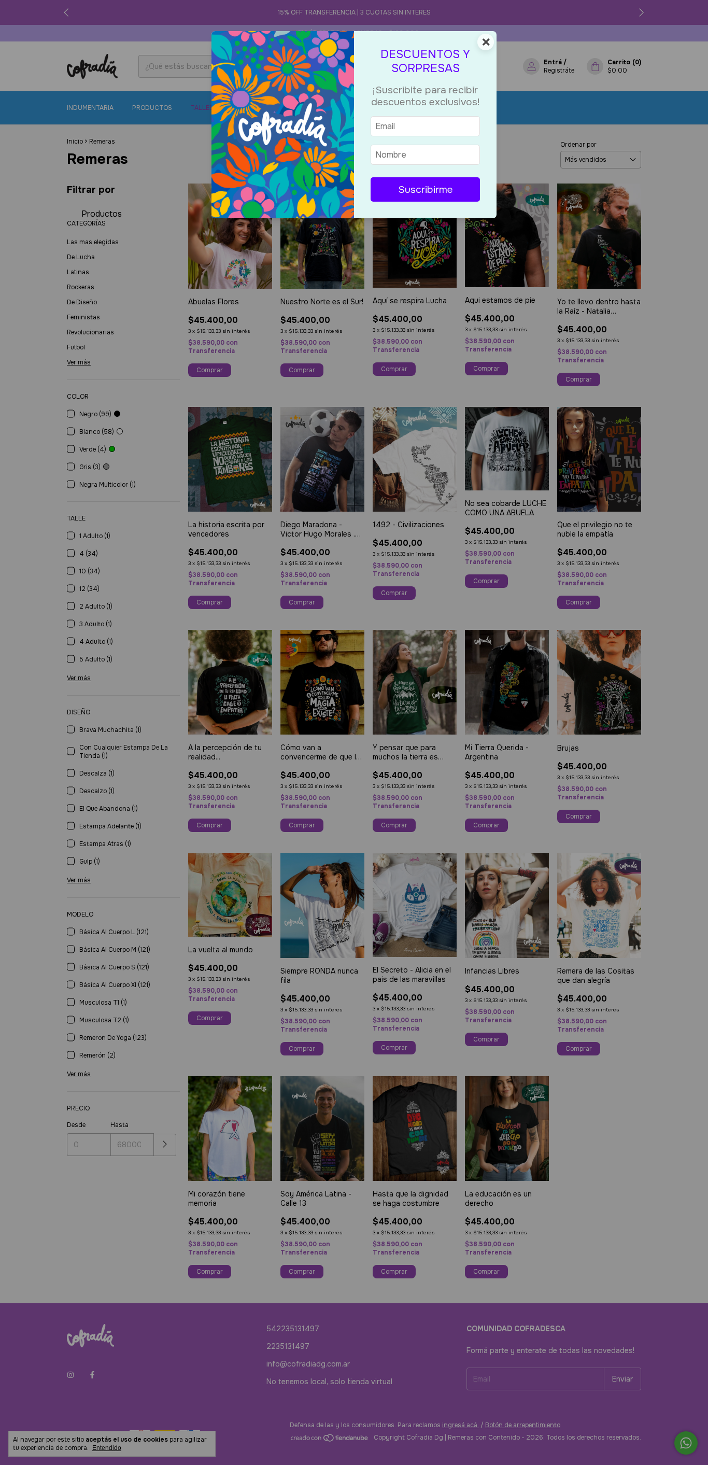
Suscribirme (425, 189)
